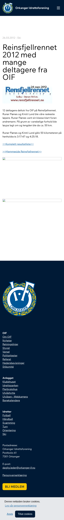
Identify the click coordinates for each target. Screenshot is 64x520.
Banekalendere (11, 400)
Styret (6, 348)
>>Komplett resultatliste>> (18, 144)
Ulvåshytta (8, 392)
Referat (6, 359)
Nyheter (7, 340)
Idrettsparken (10, 385)
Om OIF (6, 336)
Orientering (9, 430)
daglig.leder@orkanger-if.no (18, 467)
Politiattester (9, 355)
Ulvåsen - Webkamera (15, 396)
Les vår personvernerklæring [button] (21, 505)
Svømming (8, 422)
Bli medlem (14, 487)
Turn (5, 426)
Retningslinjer (10, 344)
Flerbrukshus (9, 389)
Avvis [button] (10, 514)
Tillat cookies (25, 514)
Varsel (6, 351)
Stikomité (8, 366)
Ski (4, 434)
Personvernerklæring (14, 475)
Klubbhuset (9, 381)
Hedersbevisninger (13, 362)
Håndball (7, 419)
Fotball (6, 415)
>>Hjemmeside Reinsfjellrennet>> (22, 151)
